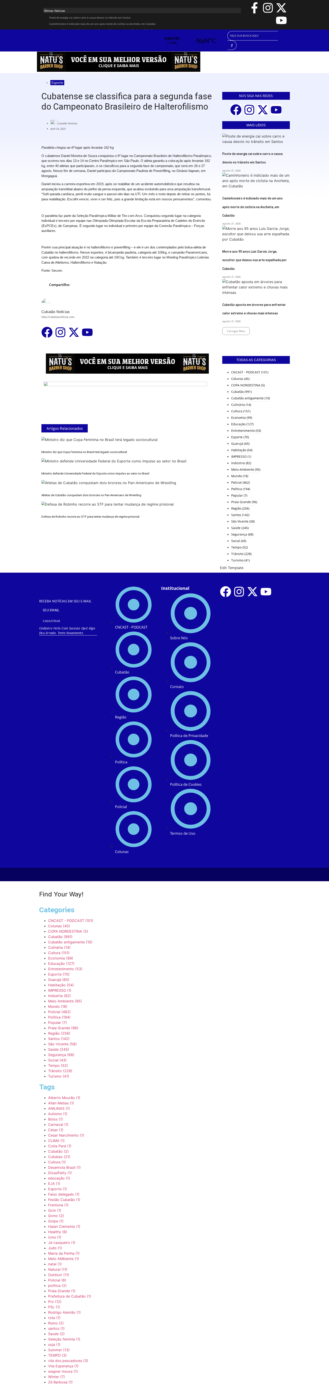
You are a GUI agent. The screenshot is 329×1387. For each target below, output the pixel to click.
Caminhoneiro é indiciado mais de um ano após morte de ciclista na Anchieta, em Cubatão (102, 24)
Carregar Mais (236, 331)
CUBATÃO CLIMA (189, 40)
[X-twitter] (281, 7)
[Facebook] (47, 332)
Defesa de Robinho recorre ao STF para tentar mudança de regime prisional (90, 516)
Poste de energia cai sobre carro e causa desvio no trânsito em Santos (89, 17)
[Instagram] (267, 7)
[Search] (232, 45)
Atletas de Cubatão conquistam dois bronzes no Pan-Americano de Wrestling (91, 495)
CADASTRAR (51, 621)
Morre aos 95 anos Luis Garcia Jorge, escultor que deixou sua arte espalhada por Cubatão (254, 260)
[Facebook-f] (254, 7)
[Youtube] (281, 20)
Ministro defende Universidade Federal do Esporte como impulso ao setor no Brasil (95, 473)
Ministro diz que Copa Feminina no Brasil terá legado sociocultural (84, 452)
